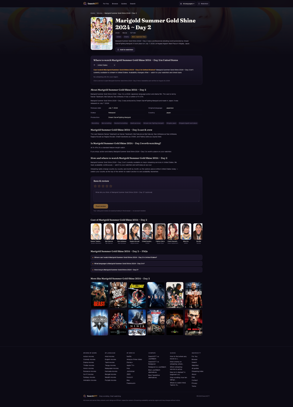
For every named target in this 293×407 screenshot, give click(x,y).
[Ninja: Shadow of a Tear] (137, 322)
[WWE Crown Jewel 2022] (175, 322)
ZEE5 (129, 374)
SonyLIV (130, 377)
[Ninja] (156, 295)
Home (93, 13)
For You (106, 4)
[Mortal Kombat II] (118, 322)
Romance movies (89, 371)
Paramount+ (131, 383)
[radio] (95, 186)
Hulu (128, 368)
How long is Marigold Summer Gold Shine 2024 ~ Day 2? (115, 270)
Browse (115, 4)
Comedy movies (89, 359)
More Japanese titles (139, 37)
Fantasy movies (89, 377)
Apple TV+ (130, 365)
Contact (195, 380)
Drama (126, 37)
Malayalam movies (112, 368)
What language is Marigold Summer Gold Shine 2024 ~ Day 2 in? (119, 264)
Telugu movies (110, 365)
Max (128, 380)
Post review (101, 206)
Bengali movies (110, 374)
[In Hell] (193, 322)
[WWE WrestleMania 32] (156, 322)
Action (119, 37)
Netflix (129, 356)
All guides (195, 368)
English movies (110, 359)
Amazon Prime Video (134, 359)
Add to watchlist (126, 50)
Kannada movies (111, 371)
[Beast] (99, 295)
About (194, 374)
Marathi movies (110, 377)
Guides (124, 4)
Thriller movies (88, 365)
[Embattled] (193, 295)
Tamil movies (110, 362)
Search (132, 4)
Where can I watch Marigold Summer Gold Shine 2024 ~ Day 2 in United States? (125, 257)
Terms (194, 386)
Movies (99, 13)
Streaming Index (197, 371)
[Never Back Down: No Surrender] (118, 295)
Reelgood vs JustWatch (157, 367)
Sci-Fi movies (88, 374)
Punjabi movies (110, 380)
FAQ (193, 377)
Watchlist (195, 365)
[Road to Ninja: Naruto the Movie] (175, 295)
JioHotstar (131, 371)
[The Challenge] (137, 295)
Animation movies (89, 380)
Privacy (194, 383)
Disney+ (130, 362)
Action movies (88, 356)
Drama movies (88, 362)
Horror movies (88, 368)
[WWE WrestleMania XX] (99, 322)
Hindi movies (109, 356)
